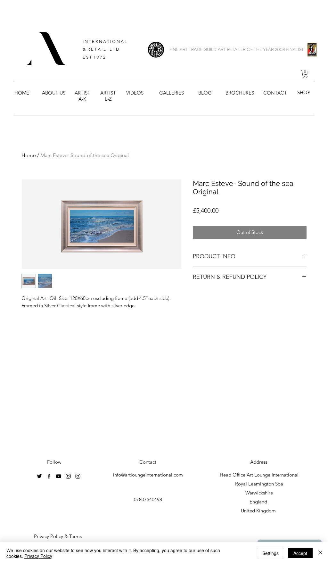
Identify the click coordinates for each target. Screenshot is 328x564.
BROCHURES (240, 93)
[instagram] (68, 476)
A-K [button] (82, 99)
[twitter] (39, 476)
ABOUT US (53, 93)
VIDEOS (135, 93)
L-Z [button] (108, 99)
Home (28, 155)
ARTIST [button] (82, 93)
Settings (270, 553)
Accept (300, 553)
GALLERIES (171, 93)
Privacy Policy (38, 556)
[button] (305, 74)
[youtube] (58, 476)
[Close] (320, 553)
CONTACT (275, 93)
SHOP (303, 92)
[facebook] (49, 476)
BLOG (205, 93)
